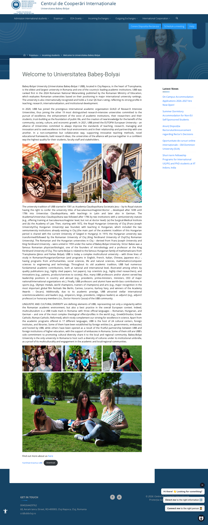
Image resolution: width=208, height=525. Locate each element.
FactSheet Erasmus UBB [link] (32, 462)
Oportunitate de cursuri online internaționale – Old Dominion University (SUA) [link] (179, 144)
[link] (5, 511)
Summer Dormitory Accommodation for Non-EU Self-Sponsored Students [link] (178, 115)
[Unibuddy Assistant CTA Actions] (182, 497)
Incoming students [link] (51, 55)
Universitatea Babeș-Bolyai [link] (55, 8)
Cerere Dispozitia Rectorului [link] (145, 26)
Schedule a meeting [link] (174, 26)
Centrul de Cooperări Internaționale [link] (78, 3)
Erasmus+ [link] (33, 55)
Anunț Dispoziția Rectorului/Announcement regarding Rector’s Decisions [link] (178, 130)
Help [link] (191, 26)
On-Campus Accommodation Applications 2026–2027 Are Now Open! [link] (178, 101)
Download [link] (50, 462)
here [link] (50, 456)
